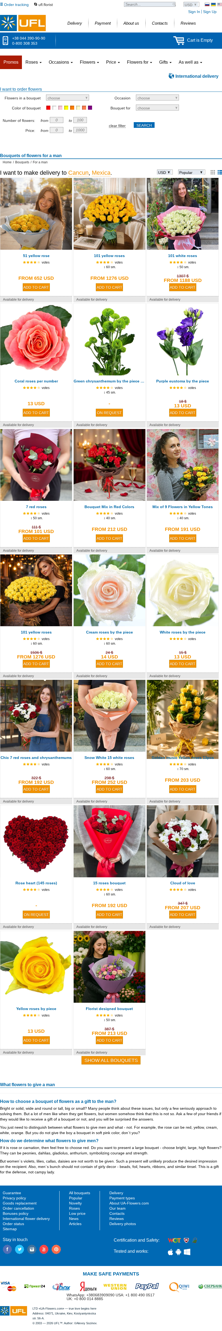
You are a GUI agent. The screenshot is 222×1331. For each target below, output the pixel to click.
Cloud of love (182, 883)
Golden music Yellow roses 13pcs (183, 757)
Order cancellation (18, 1208)
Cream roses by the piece (109, 632)
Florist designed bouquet (109, 1009)
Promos (11, 62)
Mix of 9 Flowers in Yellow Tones (182, 507)
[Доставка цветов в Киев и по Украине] (207, 4)
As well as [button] (189, 62)
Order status (13, 1224)
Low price (77, 1213)
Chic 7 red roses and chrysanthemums (36, 757)
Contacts (117, 1213)
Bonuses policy (15, 1213)
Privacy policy (14, 1198)
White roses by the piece (182, 632)
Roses (74, 1208)
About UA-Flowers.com (129, 1203)
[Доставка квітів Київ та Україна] (213, 4)
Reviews (116, 1218)
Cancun (78, 172)
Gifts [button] (164, 62)
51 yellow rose (36, 256)
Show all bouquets (111, 1060)
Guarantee (12, 1193)
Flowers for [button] (138, 62)
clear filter (117, 126)
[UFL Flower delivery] (23, 23)
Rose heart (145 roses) (36, 883)
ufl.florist (45, 4)
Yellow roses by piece (36, 1009)
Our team (117, 1208)
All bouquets (79, 1193)
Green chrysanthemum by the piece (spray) (109, 381)
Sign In (194, 12)
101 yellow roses (109, 256)
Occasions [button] (59, 62)
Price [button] (111, 62)
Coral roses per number (36, 381)
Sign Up (210, 12)
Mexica (101, 172)
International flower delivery (26, 1218)
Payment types (122, 1198)
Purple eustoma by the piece (182, 381)
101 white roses (182, 256)
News (74, 1218)
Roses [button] (32, 62)
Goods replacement (20, 1203)
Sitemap (10, 1229)
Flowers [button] (88, 62)
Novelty (75, 1203)
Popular (75, 1198)
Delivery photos (122, 1224)
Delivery (116, 1193)
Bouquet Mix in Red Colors (109, 507)
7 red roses (36, 507)
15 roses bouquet (109, 883)
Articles (75, 1224)
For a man (40, 162)
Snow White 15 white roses (109, 757)
